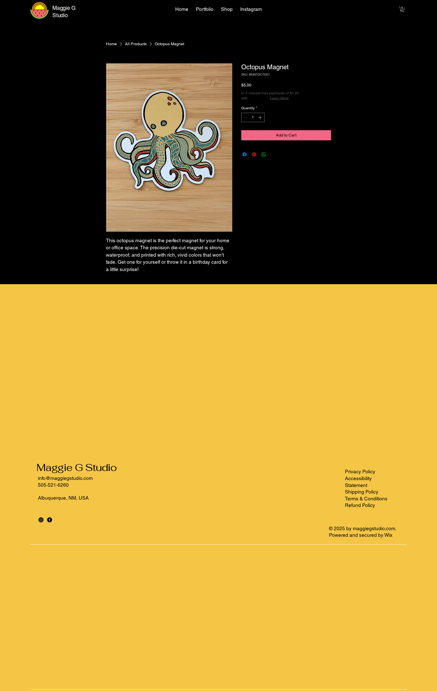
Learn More (279, 98)
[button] (402, 9)
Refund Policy (360, 505)
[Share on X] (273, 154)
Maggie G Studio (76, 467)
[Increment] (260, 117)
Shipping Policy (361, 492)
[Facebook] (50, 520)
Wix (389, 535)
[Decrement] (245, 117)
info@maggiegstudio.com (65, 478)
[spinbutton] (252, 117)
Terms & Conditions (366, 498)
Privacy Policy (360, 471)
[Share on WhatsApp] (264, 154)
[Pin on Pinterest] (254, 154)
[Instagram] (41, 520)
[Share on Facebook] (245, 154)
